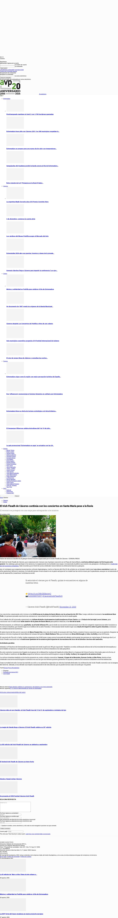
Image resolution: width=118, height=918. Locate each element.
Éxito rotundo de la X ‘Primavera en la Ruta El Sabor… (24, 183)
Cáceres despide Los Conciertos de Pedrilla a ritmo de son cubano (29, 324)
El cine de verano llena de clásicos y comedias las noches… (27, 358)
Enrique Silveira (10, 462)
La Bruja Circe (10, 478)
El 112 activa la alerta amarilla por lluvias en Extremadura (25, 688)
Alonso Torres (10, 450)
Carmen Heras (10, 453)
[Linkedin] (20, 679)
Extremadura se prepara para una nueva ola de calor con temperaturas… (31, 149)
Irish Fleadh (6, 673)
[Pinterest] (14, 679)
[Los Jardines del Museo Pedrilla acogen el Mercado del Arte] (15, 233)
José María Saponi (11, 475)
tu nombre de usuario (21, 64)
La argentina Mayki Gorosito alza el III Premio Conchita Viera (27, 202)
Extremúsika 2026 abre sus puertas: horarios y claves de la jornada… (30, 253)
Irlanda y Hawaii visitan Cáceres (11, 779)
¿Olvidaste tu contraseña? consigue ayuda (12, 70)
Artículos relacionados (8, 692)
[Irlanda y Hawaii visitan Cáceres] (8, 776)
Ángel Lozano (10, 452)
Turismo (5, 361)
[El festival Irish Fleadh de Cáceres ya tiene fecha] (8, 758)
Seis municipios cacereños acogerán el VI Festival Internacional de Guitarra (32, 341)
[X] (8, 679)
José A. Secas (10, 470)
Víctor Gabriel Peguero (12, 484)
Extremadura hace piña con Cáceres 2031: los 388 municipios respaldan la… (32, 131)
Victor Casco (10, 482)
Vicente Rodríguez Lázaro (13, 481)
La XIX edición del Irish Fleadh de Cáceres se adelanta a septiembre (23, 744)
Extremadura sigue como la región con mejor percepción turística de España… (33, 377)
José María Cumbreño (12, 473)
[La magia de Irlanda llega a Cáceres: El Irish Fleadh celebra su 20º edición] (8, 724)
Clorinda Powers (11, 456)
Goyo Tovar (9, 465)
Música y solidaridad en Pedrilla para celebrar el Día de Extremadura (30, 289)
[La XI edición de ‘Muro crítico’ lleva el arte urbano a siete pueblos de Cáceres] (13, 871)
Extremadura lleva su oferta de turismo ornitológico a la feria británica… (31, 411)
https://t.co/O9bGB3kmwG (39, 593)
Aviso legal (3, 856)
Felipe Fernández (11, 464)
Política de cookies (25, 856)
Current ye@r (4, 831)
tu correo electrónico (20, 76)
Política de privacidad (13, 856)
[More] (37, 679)
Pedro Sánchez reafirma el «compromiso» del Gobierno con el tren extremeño (30, 687)
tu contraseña (18, 66)
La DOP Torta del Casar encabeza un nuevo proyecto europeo (21, 914)
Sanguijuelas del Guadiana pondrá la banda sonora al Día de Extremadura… (32, 166)
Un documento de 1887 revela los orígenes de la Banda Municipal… (29, 306)
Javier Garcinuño (11, 467)
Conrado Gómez (10, 458)
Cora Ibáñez (9, 459)
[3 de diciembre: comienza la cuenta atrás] (15, 216)
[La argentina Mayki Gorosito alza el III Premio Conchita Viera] (15, 198)
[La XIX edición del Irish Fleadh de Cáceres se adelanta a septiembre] (8, 741)
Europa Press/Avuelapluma (11, 668)
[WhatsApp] (25, 679)
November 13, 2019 (68, 607)
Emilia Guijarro (10, 461)
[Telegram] (31, 679)
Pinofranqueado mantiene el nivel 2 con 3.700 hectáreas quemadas (30, 114)
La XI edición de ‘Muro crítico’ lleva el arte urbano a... (18, 874)
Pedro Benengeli (11, 476)
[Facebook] (2, 679)
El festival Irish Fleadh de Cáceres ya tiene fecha (17, 762)
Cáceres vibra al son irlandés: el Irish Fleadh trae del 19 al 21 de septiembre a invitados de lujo (33, 710)
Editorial (8, 490)
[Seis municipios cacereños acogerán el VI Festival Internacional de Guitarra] (15, 337)
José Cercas (10, 471)
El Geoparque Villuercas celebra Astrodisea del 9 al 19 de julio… (28, 428)
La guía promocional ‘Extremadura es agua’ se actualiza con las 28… (30, 445)
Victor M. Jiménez (11, 485)
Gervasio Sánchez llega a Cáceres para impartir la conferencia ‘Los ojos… (31, 270)
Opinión (5, 448)
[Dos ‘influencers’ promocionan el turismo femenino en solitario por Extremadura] (15, 391)
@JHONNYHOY (35, 596)
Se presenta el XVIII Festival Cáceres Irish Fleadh (17, 796)
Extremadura (6, 98)
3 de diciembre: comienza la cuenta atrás (20, 219)
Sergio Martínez (10, 479)
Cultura (5, 273)
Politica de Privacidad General (8, 71)
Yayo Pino (9, 487)
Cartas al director (11, 455)
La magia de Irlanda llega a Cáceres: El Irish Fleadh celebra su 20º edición (25, 727)
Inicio (1, 497)
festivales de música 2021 (10, 672)
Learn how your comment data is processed (38, 834)
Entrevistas (9, 491)
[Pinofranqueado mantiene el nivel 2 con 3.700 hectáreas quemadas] (15, 111)
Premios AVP (10, 493)
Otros (4, 488)
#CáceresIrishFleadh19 (52, 596)
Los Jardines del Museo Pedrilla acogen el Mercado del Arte (27, 236)
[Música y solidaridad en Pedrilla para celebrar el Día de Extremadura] (15, 286)
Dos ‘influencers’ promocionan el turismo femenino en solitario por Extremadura (34, 394)
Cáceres (5, 186)
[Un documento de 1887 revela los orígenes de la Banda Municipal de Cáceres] (15, 303)
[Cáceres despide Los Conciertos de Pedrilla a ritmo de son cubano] (15, 320)
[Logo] (1, 96)
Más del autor (21, 692)
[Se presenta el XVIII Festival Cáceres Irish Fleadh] (8, 793)
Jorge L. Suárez (10, 468)
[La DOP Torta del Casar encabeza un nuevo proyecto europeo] (13, 910)
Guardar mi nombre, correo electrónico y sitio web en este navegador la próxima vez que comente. (29, 825)
